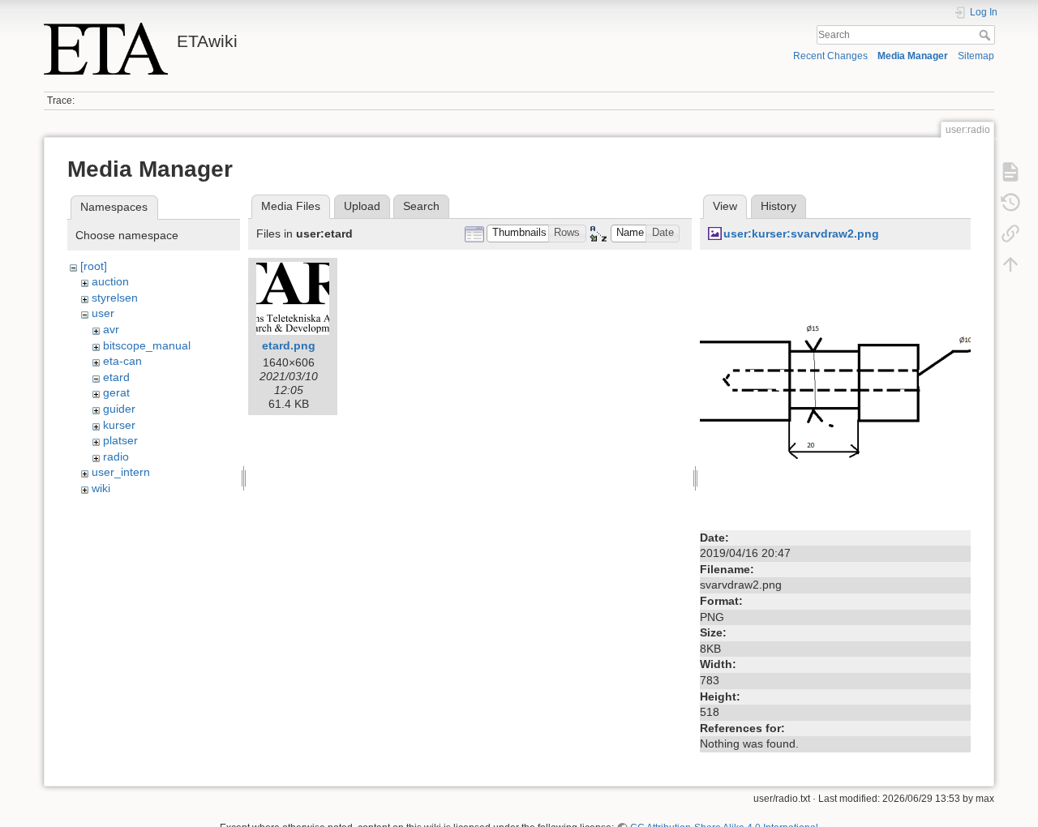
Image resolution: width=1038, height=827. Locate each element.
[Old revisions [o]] (1010, 202)
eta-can (122, 360)
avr (111, 329)
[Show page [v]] (1010, 171)
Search (986, 35)
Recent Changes (830, 56)
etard (116, 377)
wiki (101, 488)
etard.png (288, 345)
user (103, 312)
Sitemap (976, 56)
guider (119, 408)
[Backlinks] (1010, 233)
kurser (119, 424)
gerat (116, 392)
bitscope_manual (147, 345)
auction (110, 281)
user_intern (121, 471)
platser (120, 440)
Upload (362, 205)
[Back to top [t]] (1010, 264)
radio (116, 456)
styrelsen (115, 297)
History (778, 205)
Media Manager (912, 56)
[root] (93, 265)
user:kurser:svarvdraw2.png (801, 233)
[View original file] (835, 390)
